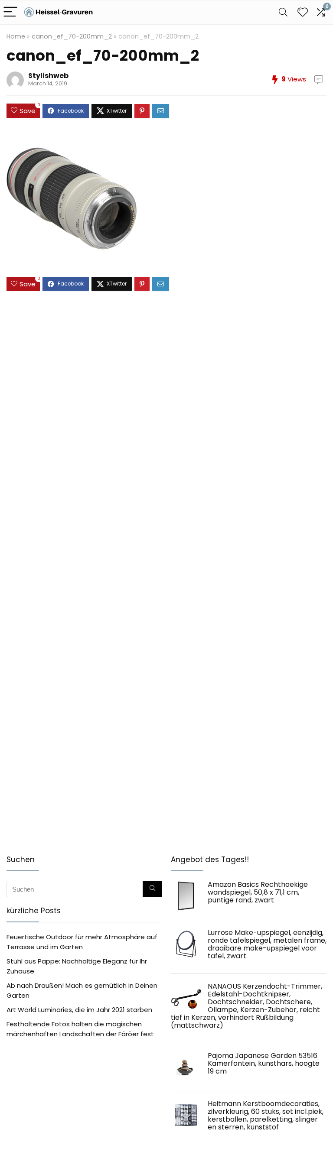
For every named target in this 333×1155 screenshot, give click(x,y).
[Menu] (10, 12)
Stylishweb (48, 76)
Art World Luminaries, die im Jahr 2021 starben (79, 1009)
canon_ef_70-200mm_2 (72, 36)
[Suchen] (152, 889)
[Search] (283, 12)
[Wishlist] (302, 12)
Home (16, 36)
